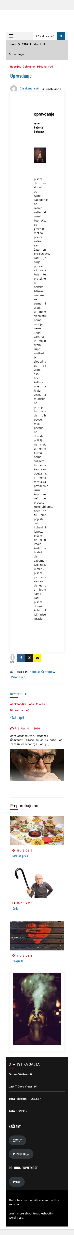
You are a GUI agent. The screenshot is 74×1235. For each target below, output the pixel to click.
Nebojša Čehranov (23, 66)
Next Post (16, 693)
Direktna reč (19, 710)
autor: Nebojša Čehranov (39, 127)
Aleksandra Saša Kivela (27, 703)
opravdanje (44, 114)
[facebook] (21, 658)
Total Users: (17, 1111)
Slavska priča (20, 855)
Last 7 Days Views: (21, 1086)
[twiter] (29, 658)
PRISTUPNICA (21, 1153)
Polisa (16, 1181)
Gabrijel (17, 717)
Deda (15, 908)
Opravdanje (21, 75)
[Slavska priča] (37, 830)
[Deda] (37, 883)
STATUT (17, 1140)
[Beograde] (37, 935)
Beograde (17, 961)
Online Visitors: (19, 1074)
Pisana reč (45, 66)
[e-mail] (37, 658)
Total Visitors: (18, 1099)
